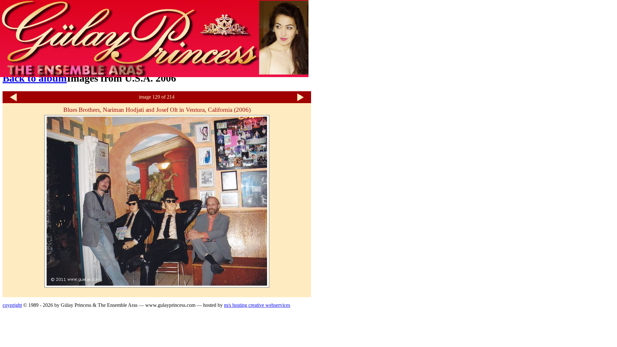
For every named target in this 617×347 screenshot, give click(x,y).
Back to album (35, 78)
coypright (12, 305)
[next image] (300, 100)
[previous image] (13, 100)
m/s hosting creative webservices (257, 305)
